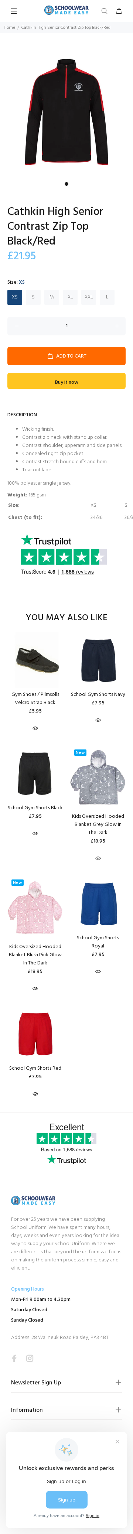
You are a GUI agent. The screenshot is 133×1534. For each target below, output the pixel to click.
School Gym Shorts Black (35, 808)
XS (15, 297)
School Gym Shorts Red (35, 1068)
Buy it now (66, 382)
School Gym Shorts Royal (98, 942)
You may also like (67, 618)
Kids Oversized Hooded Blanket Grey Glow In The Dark (98, 824)
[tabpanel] (66, 111)
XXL (89, 297)
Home (9, 27)
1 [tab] (66, 184)
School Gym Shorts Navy (98, 694)
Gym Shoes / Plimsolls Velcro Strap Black (35, 698)
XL (70, 297)
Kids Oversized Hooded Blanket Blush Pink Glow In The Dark (35, 955)
